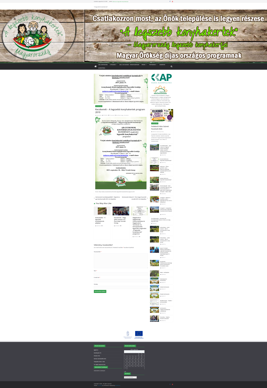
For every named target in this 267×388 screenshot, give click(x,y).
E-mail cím (97, 277)
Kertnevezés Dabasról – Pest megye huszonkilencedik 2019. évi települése (134, 198)
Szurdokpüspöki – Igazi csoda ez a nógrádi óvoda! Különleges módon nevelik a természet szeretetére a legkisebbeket (165, 149)
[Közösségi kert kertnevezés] (154, 280)
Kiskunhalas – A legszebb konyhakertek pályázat (100, 220)
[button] (116, 65)
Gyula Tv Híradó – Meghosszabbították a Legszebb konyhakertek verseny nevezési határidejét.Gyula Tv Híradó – (165, 252)
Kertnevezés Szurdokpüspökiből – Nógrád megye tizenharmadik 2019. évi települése (108, 198)
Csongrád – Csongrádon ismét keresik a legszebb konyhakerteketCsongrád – (166, 210)
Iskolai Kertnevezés (164, 287)
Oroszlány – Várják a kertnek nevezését (165, 317)
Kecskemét (126, 115)
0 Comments (111, 115)
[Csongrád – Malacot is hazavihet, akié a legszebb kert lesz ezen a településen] (154, 201)
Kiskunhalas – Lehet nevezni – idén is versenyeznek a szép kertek (165, 229)
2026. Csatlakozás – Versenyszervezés (129, 64)
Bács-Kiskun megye (119, 115)
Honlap (96, 284)
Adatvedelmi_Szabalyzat (99, 370)
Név (95, 271)
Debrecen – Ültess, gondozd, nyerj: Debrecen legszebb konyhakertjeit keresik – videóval (165, 169)
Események (162, 64)
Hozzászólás (97, 252)
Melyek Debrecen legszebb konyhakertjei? (165, 179)
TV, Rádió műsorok (98, 364)
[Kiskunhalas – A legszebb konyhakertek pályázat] (102, 207)
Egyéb (95, 350)
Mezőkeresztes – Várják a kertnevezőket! (166, 301)
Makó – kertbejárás (164, 272)
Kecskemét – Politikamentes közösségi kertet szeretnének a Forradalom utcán (166, 264)
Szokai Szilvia (99, 115)
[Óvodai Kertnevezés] (154, 295)
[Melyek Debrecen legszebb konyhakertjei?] (154, 180)
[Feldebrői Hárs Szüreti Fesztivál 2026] (161, 115)
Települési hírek (99, 106)
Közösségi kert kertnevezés (163, 279)
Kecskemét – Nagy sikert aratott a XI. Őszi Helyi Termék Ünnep (120, 220)
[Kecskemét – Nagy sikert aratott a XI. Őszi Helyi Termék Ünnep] (121, 207)
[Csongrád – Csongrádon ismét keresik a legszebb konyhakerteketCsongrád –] (154, 211)
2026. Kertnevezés (103, 64)
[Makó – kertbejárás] (154, 273)
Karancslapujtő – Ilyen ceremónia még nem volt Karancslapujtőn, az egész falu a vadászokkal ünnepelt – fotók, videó (166, 188)
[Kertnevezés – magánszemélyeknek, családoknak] (154, 311)
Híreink (143, 64)
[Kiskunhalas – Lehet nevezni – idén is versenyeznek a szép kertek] (154, 230)
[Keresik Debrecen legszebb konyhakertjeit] (154, 160)
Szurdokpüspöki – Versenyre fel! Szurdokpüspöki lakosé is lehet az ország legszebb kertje (160, 220)
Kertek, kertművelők (99, 358)
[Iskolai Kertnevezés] (154, 288)
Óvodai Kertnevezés (164, 294)
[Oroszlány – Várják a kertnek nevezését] (154, 319)
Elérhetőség (101, 68)
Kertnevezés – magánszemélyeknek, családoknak (165, 309)
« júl (125, 371)
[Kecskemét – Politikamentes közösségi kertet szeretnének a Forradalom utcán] (154, 265)
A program (113, 64)
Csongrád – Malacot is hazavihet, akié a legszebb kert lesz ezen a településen (166, 200)
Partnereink (152, 64)
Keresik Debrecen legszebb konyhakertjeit (119, 2)
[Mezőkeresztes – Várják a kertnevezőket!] (154, 302)
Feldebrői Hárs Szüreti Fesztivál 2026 (160, 127)
